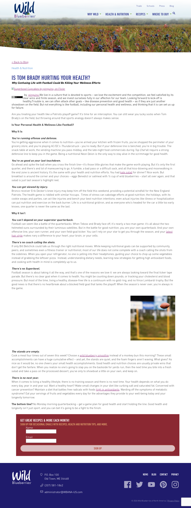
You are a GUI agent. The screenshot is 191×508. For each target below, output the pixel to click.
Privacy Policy (173, 501)
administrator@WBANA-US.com (63, 492)
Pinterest (163, 484)
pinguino (33, 94)
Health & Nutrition (117, 14)
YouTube (151, 484)
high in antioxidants (107, 389)
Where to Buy (160, 14)
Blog (172, 6)
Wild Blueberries (24, 9)
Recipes (140, 14)
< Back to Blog (20, 62)
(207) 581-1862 (53, 485)
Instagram (175, 484)
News (145, 474)
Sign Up (98, 448)
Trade (139, 6)
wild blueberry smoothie (94, 355)
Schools (150, 6)
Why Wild (92, 14)
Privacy (175, 474)
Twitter (139, 484)
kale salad (126, 172)
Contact (164, 474)
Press (162, 6)
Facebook (127, 484)
